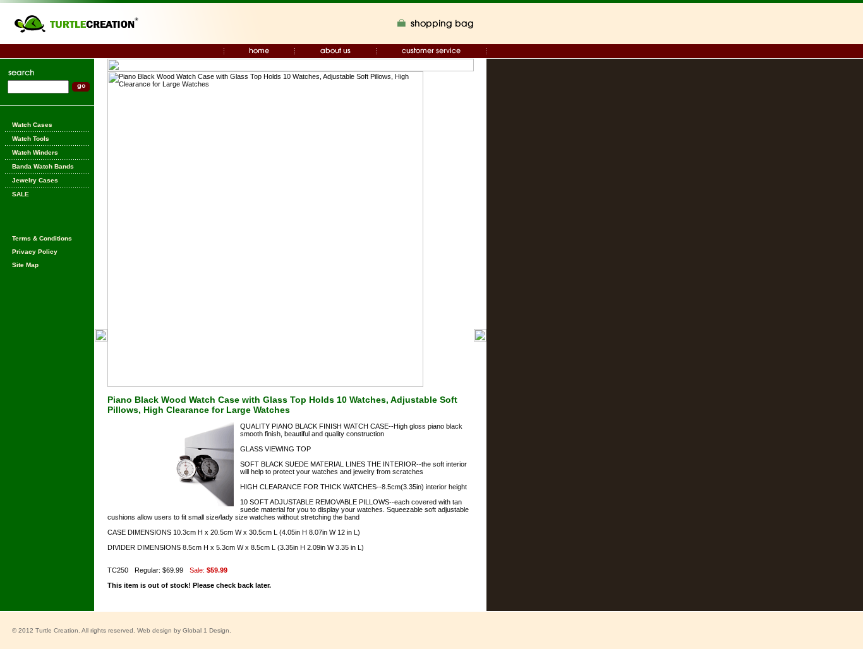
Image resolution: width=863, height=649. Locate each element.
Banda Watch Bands (43, 166)
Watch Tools (30, 138)
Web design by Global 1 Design (183, 630)
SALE (20, 194)
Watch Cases (32, 124)
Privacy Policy (34, 251)
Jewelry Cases (35, 180)
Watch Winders (35, 152)
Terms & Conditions (42, 238)
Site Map (25, 264)
